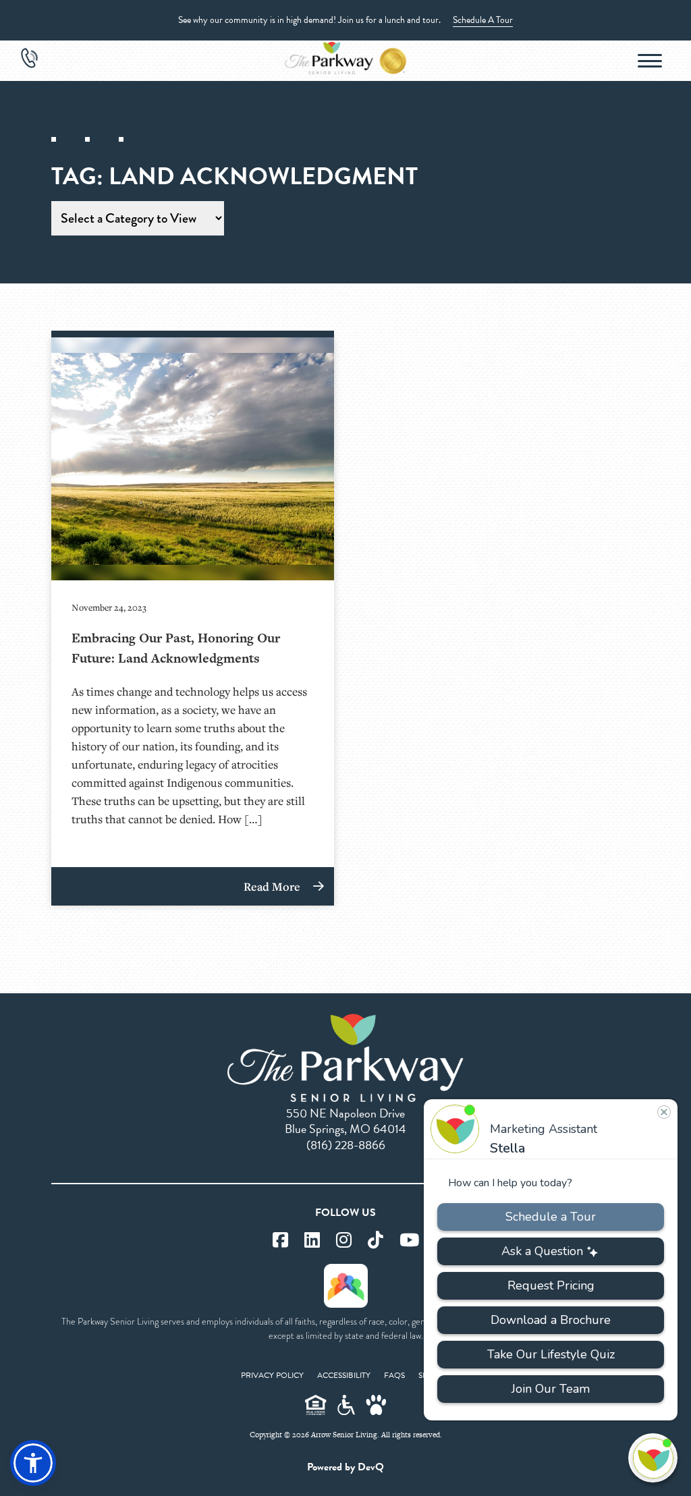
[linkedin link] (312, 1240)
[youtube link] (409, 1240)
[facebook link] (280, 1240)
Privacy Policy (272, 1375)
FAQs (394, 1375)
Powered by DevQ (345, 1467)
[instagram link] (344, 1240)
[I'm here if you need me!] (653, 1458)
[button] (33, 1463)
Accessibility (343, 1375)
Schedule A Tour (483, 20)
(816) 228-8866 (345, 1145)
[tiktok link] (375, 1240)
